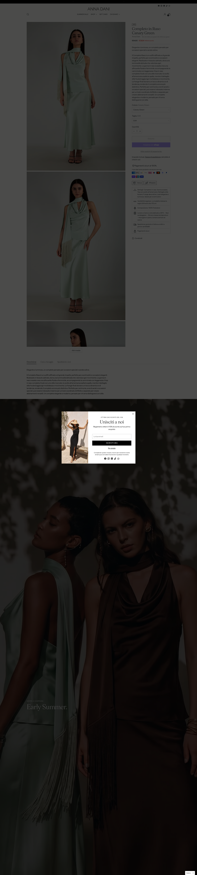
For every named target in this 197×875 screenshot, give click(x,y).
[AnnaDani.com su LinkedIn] (112, 459)
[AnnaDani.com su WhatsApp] (118, 459)
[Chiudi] (133, 413)
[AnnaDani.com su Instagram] (108, 459)
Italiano (188, 873)
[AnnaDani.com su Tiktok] (115, 459)
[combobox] (190, 873)
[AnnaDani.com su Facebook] (105, 459)
